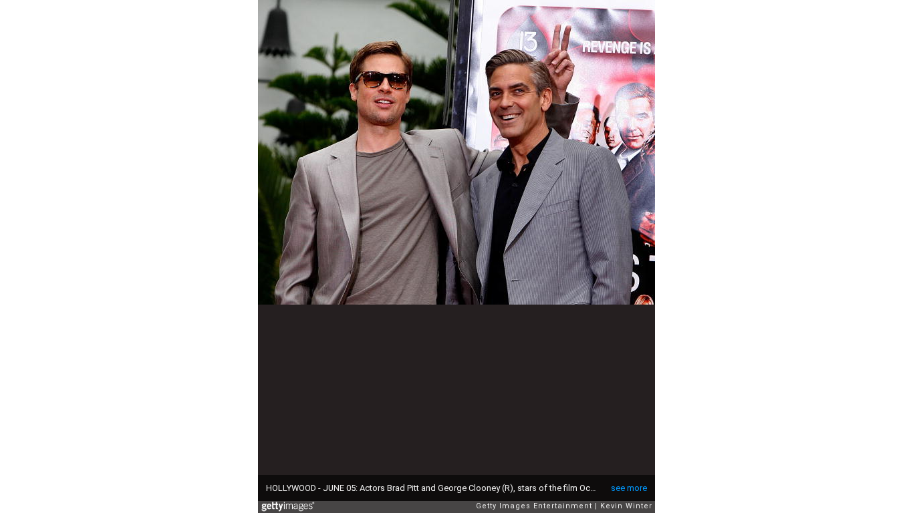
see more (629, 488)
